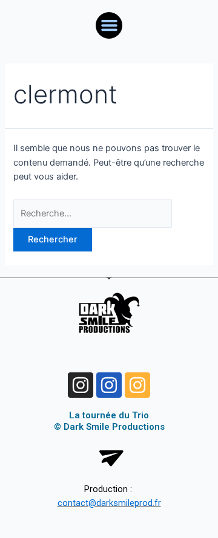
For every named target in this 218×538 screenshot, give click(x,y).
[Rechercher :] (92, 213)
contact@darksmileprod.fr (109, 502)
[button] (109, 25)
